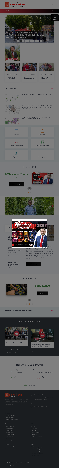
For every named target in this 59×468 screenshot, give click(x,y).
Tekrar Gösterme (42, 247)
